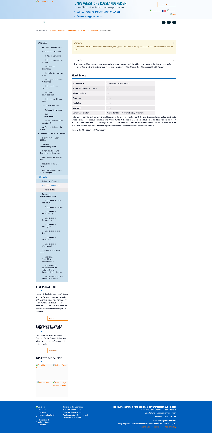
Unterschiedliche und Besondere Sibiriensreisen (50, 152)
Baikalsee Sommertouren (48, 115)
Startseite (52, 30)
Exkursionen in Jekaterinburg (49, 212)
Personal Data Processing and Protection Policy (158, 427)
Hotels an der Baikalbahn (48, 68)
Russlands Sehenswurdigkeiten (48, 195)
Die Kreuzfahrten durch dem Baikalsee (52, 122)
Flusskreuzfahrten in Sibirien (97, 22)
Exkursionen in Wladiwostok (49, 245)
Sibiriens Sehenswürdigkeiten (48, 145)
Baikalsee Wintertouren (54, 110)
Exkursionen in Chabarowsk (49, 238)
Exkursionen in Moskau (54, 207)
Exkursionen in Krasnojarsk (49, 225)
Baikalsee (75, 22)
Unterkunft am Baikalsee (51, 51)
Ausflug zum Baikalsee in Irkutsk (75, 415)
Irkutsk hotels (93, 30)
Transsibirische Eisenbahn (72, 407)
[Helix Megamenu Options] (40, 22)
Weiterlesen (54, 351)
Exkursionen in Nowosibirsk (49, 219)
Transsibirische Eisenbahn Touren (129, 22)
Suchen (165, 4)
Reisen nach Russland (50, 181)
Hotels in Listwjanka (53, 56)
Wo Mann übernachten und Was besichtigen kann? (51, 171)
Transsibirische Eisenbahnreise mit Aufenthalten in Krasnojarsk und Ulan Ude (52, 268)
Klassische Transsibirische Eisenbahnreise (48, 259)
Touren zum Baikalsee (50, 106)
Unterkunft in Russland (76, 30)
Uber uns (152, 22)
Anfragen (52, 318)
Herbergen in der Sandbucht (50, 87)
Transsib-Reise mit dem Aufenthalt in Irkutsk (52, 277)
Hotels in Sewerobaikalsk (48, 94)
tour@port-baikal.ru (93, 16)
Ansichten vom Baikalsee (52, 47)
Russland (61, 22)
